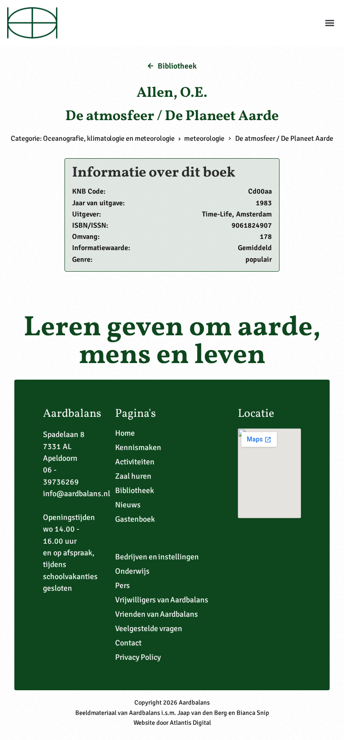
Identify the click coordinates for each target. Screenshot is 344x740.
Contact (128, 642)
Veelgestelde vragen (148, 628)
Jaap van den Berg (202, 713)
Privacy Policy (138, 657)
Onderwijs (132, 571)
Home (125, 432)
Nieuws (128, 504)
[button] (329, 22)
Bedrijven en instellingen (157, 556)
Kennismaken (138, 447)
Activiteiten (135, 461)
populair (258, 259)
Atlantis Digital (190, 722)
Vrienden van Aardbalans (156, 614)
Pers (122, 585)
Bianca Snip (252, 713)
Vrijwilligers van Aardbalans (162, 599)
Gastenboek (135, 519)
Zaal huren (133, 476)
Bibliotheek (134, 490)
